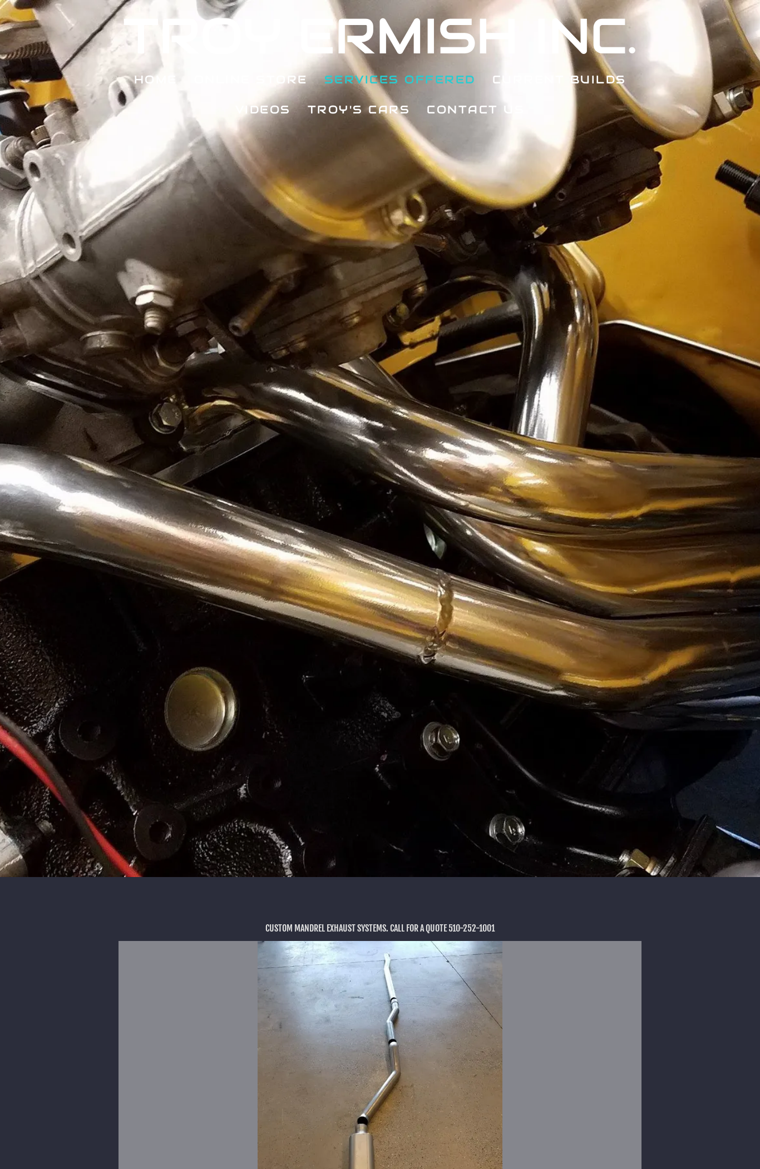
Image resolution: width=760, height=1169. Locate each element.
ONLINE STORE (251, 79)
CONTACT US (476, 109)
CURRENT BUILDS (559, 79)
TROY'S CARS (359, 109)
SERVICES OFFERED (400, 79)
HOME (155, 79)
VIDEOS (263, 109)
